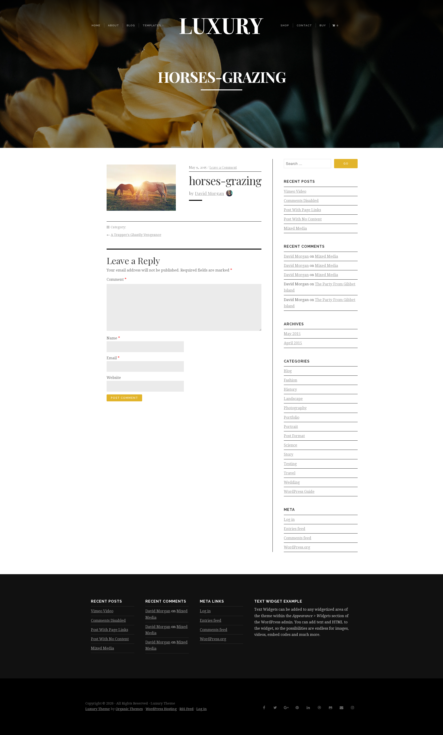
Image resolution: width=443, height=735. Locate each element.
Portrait (291, 426)
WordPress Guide (299, 491)
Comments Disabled (301, 200)
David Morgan (209, 193)
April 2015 (293, 343)
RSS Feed (187, 709)
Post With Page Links (302, 210)
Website (114, 377)
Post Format (294, 436)
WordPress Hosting (161, 709)
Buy (323, 25)
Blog (131, 25)
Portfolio (291, 417)
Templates (152, 25)
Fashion (290, 380)
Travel (289, 473)
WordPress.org (297, 547)
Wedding (292, 482)
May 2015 (292, 334)
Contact (304, 25)
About (113, 25)
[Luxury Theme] (221, 25)
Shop (285, 25)
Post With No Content (303, 219)
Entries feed (294, 529)
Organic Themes (129, 709)
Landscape (293, 398)
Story (288, 454)
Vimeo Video (295, 191)
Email (113, 358)
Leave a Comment (223, 167)
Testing (290, 464)
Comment (116, 279)
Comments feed (297, 538)
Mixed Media (295, 228)
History (290, 389)
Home (96, 25)
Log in (289, 519)
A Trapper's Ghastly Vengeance (136, 235)
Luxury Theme (97, 709)
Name (113, 338)
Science (290, 445)
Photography (295, 408)
